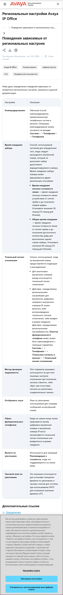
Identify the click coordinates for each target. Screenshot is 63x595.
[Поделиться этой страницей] (4, 50)
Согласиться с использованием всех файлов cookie (31, 588)
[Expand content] (4, 33)
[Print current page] (16, 50)
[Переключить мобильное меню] (5, 4)
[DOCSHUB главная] (26, 4)
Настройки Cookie (31, 570)
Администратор (49, 67)
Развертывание (29, 67)
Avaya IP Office (10, 67)
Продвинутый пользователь (26, 74)
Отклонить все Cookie (31, 578)
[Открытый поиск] (58, 4)
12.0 (6, 74)
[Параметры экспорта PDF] (10, 50)
